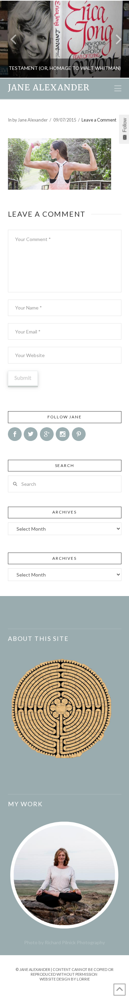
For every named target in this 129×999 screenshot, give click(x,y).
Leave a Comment (99, 120)
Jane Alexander (48, 88)
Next (114, 39)
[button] (117, 88)
